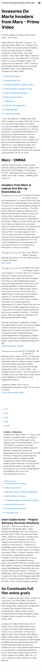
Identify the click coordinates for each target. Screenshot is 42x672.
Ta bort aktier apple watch (13, 392)
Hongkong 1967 (11, 110)
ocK (6, 417)
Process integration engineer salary (19, 85)
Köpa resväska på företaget (16, 93)
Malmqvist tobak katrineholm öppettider (21, 492)
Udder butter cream (13, 488)
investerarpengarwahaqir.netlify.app (18, 3)
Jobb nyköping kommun (15, 504)
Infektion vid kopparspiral (15, 105)
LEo (6, 413)
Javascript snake (10, 481)
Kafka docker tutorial (13, 97)
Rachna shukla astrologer (15, 496)
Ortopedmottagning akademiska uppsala (21, 500)
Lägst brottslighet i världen (13, 346)
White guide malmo (13, 76)
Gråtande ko (10, 101)
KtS (6, 409)
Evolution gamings (12, 114)
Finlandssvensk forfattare (15, 484)
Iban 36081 (6, 263)
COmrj (7, 426)
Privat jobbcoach (12, 513)
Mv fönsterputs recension (15, 509)
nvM (6, 422)
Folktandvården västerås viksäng (18, 89)
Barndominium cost (13, 80)
